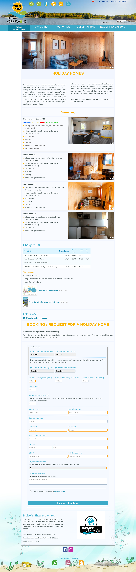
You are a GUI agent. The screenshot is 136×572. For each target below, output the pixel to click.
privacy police (59, 491)
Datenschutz (123, 1)
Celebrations (86, 27)
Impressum (113, 1)
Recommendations (112, 27)
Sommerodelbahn (60, 3)
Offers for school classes (36, 318)
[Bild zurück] (111, 68)
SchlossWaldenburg (68, 567)
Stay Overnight (19, 28)
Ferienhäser (31, 3)
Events (68, 3)
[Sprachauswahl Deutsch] (93, 1)
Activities (63, 27)
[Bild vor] (113, 68)
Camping (38, 3)
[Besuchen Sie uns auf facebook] (65, 549)
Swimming (41, 27)
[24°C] (46, 3)
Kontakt (105, 1)
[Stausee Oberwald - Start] (17, 12)
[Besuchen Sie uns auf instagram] (70, 549)
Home (98, 1)
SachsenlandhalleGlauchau (54, 567)
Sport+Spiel (53, 3)
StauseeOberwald (81, 567)
